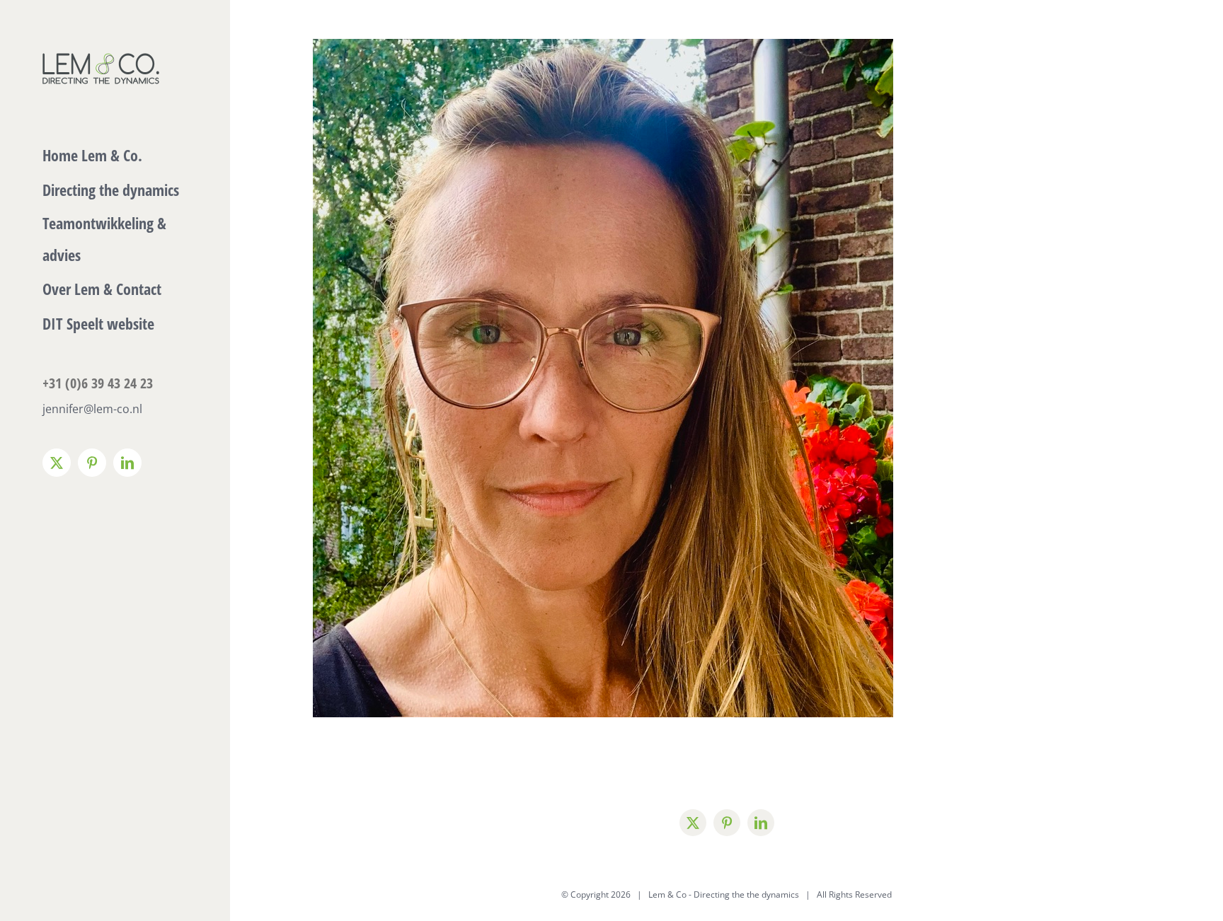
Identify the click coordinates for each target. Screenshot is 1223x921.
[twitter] (692, 822)
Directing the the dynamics (746, 894)
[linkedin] (760, 822)
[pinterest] (726, 822)
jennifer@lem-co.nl (92, 409)
